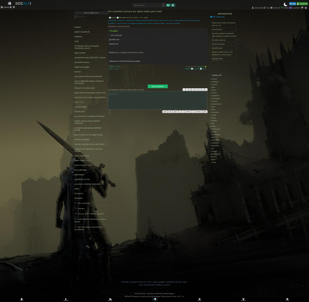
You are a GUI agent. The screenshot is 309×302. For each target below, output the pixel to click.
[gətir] (168, 5)
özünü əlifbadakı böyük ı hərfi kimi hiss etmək (88, 82)
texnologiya (215, 98)
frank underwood (81, 156)
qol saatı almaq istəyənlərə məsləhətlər (87, 228)
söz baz (167, 285)
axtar (141, 285)
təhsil (213, 90)
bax (170, 112)
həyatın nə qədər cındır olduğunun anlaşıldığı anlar (131, 23)
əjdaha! (112, 66)
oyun (213, 126)
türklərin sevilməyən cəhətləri (156, 23)
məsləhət (258, 8)
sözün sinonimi (224, 29)
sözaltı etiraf (79, 112)
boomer (77, 72)
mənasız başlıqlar (82, 139)
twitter (149, 282)
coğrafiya (215, 143)
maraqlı (118, 66)
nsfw (213, 157)
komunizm (78, 193)
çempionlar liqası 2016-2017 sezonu (90, 58)
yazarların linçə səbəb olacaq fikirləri (91, 97)
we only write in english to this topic (89, 116)
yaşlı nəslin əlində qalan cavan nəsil (89, 93)
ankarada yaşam (224, 48)
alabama (78, 37)
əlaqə (155, 282)
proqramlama (216, 104)
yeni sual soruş (218, 17)
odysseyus (200, 66)
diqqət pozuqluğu (81, 67)
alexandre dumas (81, 62)
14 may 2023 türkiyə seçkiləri (90, 213)
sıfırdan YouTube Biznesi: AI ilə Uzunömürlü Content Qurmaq (224, 53)
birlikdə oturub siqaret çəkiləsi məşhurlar (87, 122)
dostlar (136, 17)
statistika (170, 282)
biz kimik (125, 282)
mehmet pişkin (80, 107)
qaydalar (161, 282)
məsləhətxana (225, 14)
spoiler (187, 112)
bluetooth (78, 198)
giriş (294, 4)
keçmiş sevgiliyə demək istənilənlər (91, 144)
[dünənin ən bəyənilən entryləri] (302, 8)
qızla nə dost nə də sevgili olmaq (88, 135)
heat (79, 102)
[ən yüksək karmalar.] (306, 8)
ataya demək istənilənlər (173, 23)
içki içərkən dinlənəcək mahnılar (88, 76)
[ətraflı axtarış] (173, 5)
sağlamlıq (215, 96)
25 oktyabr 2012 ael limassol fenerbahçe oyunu (86, 47)
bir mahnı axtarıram (224, 40)
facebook (141, 282)
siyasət (214, 101)
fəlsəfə (214, 121)
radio (286, 8)
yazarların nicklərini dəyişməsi (87, 184)
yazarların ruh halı (82, 179)
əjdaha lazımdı (127, 17)
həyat (213, 162)
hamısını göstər (158, 86)
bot (212, 137)
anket (213, 115)
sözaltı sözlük (130, 20)
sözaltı (214, 79)
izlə (133, 17)
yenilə (88, 13)
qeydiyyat (304, 4)
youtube (198, 112)
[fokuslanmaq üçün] (14, 7)
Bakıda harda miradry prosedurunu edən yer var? (224, 24)
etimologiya (215, 134)
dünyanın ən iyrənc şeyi (84, 88)
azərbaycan (215, 154)
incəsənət (215, 112)
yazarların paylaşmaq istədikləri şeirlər (91, 129)
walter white (82, 160)
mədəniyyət (215, 129)
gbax (175, 112)
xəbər (213, 118)
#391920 (188, 69)
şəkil (164, 112)
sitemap (178, 282)
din (212, 123)
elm (213, 107)
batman (77, 27)
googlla (146, 17)
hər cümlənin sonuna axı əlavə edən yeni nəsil (135, 11)
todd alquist (79, 175)
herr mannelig (83, 203)
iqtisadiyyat (215, 140)
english (214, 151)
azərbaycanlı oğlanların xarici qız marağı (88, 150)
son (268, 8)
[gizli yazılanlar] (11, 7)
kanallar (216, 75)
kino (213, 87)
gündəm (95, 13)
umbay (116, 69)
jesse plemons (80, 170)
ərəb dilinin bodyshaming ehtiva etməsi (90, 220)
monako (81, 208)
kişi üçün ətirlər (224, 59)
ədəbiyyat (215, 82)
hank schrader (83, 165)
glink (204, 112)
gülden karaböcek (82, 32)
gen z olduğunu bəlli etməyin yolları (129, 52)
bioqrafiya (215, 146)
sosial (214, 132)
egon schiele (79, 53)
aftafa (76, 189)
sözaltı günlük (112, 20)
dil (212, 148)
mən (141, 17)
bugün (6, 7)
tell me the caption (224, 44)
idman (214, 93)
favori (110, 69)
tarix (213, 109)
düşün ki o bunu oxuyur (166, 20)
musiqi (214, 84)
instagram (133, 282)
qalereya (296, 8)
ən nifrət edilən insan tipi (181, 20)
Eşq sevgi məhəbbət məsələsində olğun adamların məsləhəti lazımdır (224, 34)
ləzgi (76, 41)
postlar (276, 8)
